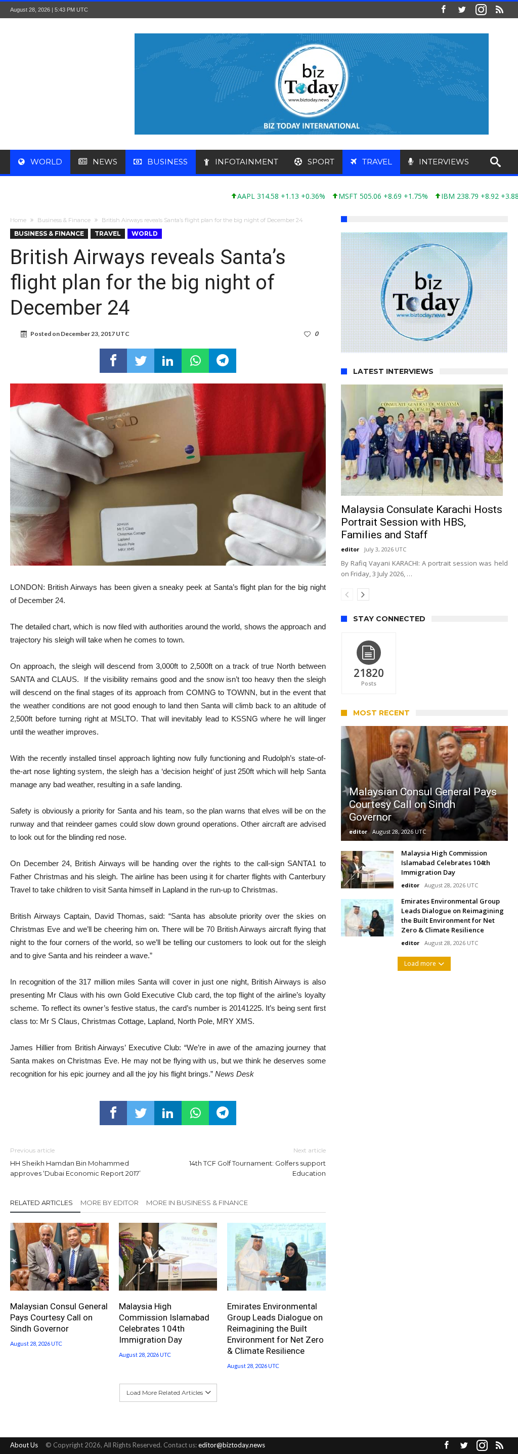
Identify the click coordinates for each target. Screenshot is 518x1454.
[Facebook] (444, 10)
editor (350, 595)
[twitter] (140, 361)
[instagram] (481, 10)
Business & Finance (64, 220)
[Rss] (500, 10)
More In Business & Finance (197, 1203)
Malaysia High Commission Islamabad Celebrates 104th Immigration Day (164, 1323)
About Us (24, 1445)
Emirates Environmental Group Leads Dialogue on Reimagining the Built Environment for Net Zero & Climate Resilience (275, 1328)
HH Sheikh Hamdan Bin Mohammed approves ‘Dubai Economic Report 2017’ (75, 1161)
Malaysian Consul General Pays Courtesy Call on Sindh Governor (59, 1317)
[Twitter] (462, 10)
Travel (108, 233)
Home (18, 220)
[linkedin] (168, 361)
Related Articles (41, 1203)
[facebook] (113, 361)
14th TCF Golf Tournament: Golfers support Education (257, 1161)
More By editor (109, 1203)
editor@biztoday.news (231, 1445)
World (145, 233)
